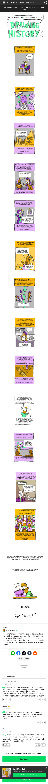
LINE (13, 653)
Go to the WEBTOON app (24, 780)
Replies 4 (6, 700)
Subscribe (25, 659)
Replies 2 (6, 745)
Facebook (18, 653)
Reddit (35, 653)
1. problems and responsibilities (21, 2)
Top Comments (8, 676)
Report (24, 667)
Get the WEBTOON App (29, 775)
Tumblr (29, 653)
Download (24, 759)
